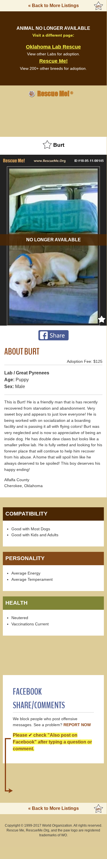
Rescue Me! (53, 61)
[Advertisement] (53, 116)
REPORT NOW (77, 725)
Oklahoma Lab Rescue (53, 47)
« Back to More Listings (53, 5)
